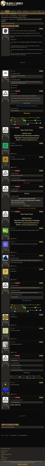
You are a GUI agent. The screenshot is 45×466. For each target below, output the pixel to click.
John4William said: (15, 73)
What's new (25, 11)
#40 (42, 397)
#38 (42, 355)
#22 (42, 71)
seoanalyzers (5, 19)
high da (32, 19)
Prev (4, 26)
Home (2, 11)
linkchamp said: (14, 258)
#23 (42, 91)
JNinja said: (13, 93)
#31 (42, 241)
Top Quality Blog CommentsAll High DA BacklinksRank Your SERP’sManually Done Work (25, 377)
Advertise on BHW (22, 62)
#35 (42, 314)
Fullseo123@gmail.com (30, 138)
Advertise (19, 11)
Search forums (13, 13)
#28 (42, 186)
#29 (42, 211)
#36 (42, 328)
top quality (3, 21)
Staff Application (4, 451)
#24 (42, 127)
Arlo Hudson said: (14, 178)
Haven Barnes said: (15, 368)
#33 (42, 269)
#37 (42, 342)
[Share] (40, 28)
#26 (42, 157)
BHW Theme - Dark (6, 448)
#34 (42, 283)
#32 (42, 255)
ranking (35, 19)
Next (16, 26)
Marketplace (13, 11)
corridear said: (14, 173)
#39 (42, 382)
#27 (42, 170)
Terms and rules (4, 457)
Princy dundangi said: (16, 294)
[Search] (43, 11)
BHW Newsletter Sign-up (6, 454)
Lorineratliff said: (14, 363)
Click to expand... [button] (26, 103)
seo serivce (39, 19)
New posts (7, 13)
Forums (7, 11)
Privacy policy (3, 459)
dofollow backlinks (26, 19)
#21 (42, 28)
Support (2, 456)
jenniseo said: (14, 108)
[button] (29, 11)
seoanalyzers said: (15, 79)
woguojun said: (14, 189)
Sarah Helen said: (14, 358)
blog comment (20, 19)
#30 (42, 228)
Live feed (2, 13)
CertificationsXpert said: (16, 400)
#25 (42, 143)
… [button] (12, 26)
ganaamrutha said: (15, 290)
